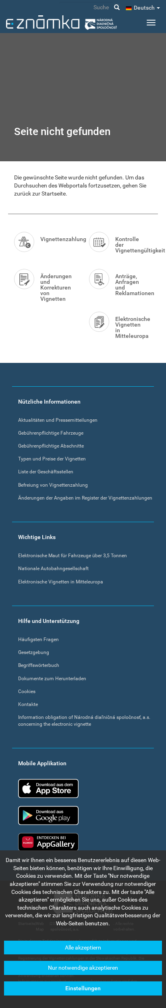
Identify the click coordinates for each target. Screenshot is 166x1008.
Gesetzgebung (33, 652)
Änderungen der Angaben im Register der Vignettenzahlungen (85, 498)
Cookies (26, 691)
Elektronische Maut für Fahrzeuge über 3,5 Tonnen (72, 555)
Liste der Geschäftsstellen (45, 472)
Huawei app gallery (48, 842)
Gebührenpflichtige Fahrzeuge (50, 433)
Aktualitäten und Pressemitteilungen (58, 420)
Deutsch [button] (145, 7)
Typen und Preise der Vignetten (52, 459)
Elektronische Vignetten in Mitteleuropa (132, 327)
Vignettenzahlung (58, 239)
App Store (48, 788)
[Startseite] (61, 22)
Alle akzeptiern (83, 947)
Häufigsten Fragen (38, 639)
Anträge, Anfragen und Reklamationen (133, 284)
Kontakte (28, 704)
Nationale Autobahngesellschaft (53, 568)
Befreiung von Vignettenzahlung (53, 485)
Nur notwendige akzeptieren (83, 967)
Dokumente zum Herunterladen (52, 678)
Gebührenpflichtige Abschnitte (51, 446)
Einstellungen (83, 988)
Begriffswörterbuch (38, 665)
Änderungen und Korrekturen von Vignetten (56, 287)
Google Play (48, 815)
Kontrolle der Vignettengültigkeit (133, 245)
